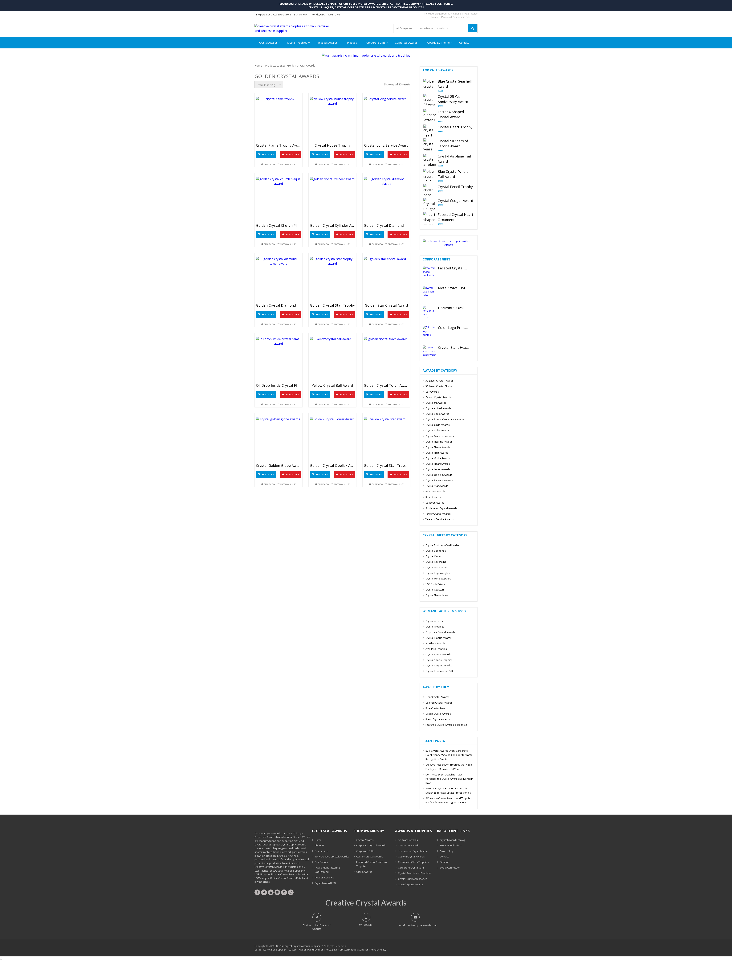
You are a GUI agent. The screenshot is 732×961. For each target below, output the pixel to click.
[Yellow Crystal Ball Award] (332, 359)
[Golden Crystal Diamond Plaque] (386, 199)
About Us (320, 845)
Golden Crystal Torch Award (386, 385)
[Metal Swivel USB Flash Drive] (429, 292)
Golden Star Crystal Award (386, 305)
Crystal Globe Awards (437, 458)
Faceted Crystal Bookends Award (453, 268)
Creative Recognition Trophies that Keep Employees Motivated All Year (448, 767)
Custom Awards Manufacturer (305, 949)
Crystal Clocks (433, 556)
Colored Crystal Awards (439, 702)
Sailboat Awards (434, 502)
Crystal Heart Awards (437, 463)
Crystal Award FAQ (325, 883)
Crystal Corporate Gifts (438, 665)
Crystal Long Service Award (386, 145)
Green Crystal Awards (438, 713)
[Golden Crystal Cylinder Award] (332, 199)
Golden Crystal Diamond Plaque (386, 225)
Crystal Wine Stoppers (438, 578)
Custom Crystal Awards (369, 856)
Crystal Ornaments (436, 567)
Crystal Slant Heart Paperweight (453, 348)
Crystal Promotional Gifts (439, 671)
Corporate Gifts (375, 42)
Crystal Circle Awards (437, 425)
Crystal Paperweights (437, 573)
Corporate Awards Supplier (270, 949)
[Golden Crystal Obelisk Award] (332, 439)
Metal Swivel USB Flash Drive (453, 288)
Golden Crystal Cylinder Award (332, 225)
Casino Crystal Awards (438, 397)
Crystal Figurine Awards (439, 441)
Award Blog (446, 851)
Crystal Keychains (435, 561)
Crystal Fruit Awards (436, 452)
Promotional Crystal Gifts (412, 851)
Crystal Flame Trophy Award (278, 145)
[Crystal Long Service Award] (386, 119)
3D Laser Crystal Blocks (438, 386)
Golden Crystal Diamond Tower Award (278, 305)
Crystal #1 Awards (435, 402)
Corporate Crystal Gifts (411, 867)
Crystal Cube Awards (437, 430)
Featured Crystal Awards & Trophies (446, 724)
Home (258, 65)
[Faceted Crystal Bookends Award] (429, 272)
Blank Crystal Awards (437, 719)
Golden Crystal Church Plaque (278, 225)
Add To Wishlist (287, 164)
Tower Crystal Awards (438, 513)
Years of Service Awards (439, 519)
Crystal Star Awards (436, 486)
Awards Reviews (324, 877)
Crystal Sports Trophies (439, 660)
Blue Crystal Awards (437, 708)
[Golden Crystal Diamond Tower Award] (278, 279)
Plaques (352, 42)
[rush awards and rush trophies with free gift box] (448, 245)
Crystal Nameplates (436, 595)
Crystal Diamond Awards (439, 436)
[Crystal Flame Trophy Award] (278, 119)
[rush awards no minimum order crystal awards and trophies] (366, 55)
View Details (292, 154)
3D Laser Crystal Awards (439, 380)
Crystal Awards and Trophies (414, 873)
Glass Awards (364, 871)
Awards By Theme (438, 42)
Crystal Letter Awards (437, 469)
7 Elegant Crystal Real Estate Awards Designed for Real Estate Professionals (448, 790)
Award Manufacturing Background (327, 869)
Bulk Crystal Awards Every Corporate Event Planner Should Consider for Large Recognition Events (449, 755)
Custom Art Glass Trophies (413, 862)
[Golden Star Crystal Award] (386, 279)
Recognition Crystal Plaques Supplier (347, 949)
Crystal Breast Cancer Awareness (444, 419)
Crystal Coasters (435, 589)
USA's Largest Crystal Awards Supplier (298, 946)
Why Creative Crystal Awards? (332, 856)
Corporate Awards (406, 42)
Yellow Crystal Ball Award (332, 385)
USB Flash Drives (435, 584)
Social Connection (450, 867)
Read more (268, 154)
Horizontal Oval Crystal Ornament (453, 308)
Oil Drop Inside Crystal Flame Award (278, 385)
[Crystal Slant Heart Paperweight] (429, 352)
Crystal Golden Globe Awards (278, 466)
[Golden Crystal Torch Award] (386, 359)
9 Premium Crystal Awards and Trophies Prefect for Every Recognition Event (448, 800)
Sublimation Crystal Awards (441, 508)
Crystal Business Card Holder (442, 545)
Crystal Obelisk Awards (438, 474)
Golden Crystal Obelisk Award (332, 466)
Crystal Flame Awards (437, 447)
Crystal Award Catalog (452, 840)
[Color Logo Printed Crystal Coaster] (429, 332)
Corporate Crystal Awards (440, 632)
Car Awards (432, 391)
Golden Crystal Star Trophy (332, 305)
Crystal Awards (268, 42)
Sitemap (444, 862)
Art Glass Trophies (436, 649)
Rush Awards (433, 497)
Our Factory (321, 862)
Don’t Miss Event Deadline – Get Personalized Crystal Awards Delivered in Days (449, 779)
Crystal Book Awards (437, 413)
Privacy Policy (378, 949)
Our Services (322, 851)
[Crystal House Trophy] (332, 119)
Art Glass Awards (327, 42)
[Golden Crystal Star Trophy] (332, 279)
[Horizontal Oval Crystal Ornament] (429, 312)
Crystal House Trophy (332, 145)
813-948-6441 (301, 14)
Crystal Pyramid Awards (439, 480)
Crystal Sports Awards (438, 654)
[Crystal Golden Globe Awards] (278, 439)
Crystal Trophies (297, 42)
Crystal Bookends (435, 550)
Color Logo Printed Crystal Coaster (453, 328)
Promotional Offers (451, 845)
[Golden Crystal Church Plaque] (278, 199)
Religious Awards (435, 491)
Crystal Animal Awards (438, 408)
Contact (464, 42)
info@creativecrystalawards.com (273, 14)
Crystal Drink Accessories (412, 879)
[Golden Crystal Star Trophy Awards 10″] (386, 439)
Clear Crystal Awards (437, 697)
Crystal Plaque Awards (438, 638)
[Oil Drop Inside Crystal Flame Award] (278, 359)
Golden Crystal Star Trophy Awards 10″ (386, 466)
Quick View (269, 164)
